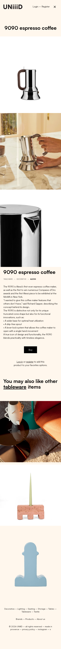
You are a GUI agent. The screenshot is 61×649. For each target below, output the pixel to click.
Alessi (33, 279)
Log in (20, 361)
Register (46, 6)
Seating (31, 609)
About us (41, 619)
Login (35, 6)
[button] (54, 7)
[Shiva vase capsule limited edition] (30, 558)
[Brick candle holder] (30, 495)
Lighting (21, 609)
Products (29, 619)
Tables (51, 609)
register (29, 361)
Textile (36, 611)
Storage (42, 609)
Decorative (21, 279)
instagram (42, 629)
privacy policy (28, 629)
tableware (14, 387)
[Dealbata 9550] (30, 431)
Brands (19, 619)
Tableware (8, 279)
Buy (30, 349)
